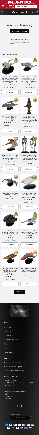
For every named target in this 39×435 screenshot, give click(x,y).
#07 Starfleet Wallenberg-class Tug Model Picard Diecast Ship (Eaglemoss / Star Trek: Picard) (29, 271)
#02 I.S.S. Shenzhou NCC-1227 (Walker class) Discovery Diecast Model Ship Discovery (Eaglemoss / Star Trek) (29, 79)
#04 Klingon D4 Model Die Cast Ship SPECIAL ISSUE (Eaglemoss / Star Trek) (10, 194)
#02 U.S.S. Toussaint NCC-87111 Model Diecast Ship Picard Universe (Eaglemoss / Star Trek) (10, 118)
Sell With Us (7, 331)
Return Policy (8, 348)
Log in (12, 43)
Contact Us (7, 336)
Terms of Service (9, 352)
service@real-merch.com (19, 363)
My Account (8, 327)
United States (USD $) (18, 418)
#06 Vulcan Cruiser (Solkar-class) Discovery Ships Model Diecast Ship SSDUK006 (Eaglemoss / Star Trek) (10, 271)
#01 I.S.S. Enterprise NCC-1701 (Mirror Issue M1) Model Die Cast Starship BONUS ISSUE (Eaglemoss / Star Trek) (10, 79)
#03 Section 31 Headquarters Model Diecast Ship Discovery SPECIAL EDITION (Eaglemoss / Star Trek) (29, 119)
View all (19, 292)
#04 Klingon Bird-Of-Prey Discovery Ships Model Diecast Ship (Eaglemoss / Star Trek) (10, 157)
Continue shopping (19, 31)
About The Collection (11, 340)
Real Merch (21, 431)
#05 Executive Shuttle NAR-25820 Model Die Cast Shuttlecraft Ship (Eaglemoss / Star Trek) (29, 195)
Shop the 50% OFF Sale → (26, 6)
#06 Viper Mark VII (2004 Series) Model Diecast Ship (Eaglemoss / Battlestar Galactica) (29, 233)
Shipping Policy (9, 344)
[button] (2, 12)
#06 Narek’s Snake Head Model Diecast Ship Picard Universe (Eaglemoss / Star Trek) (10, 233)
